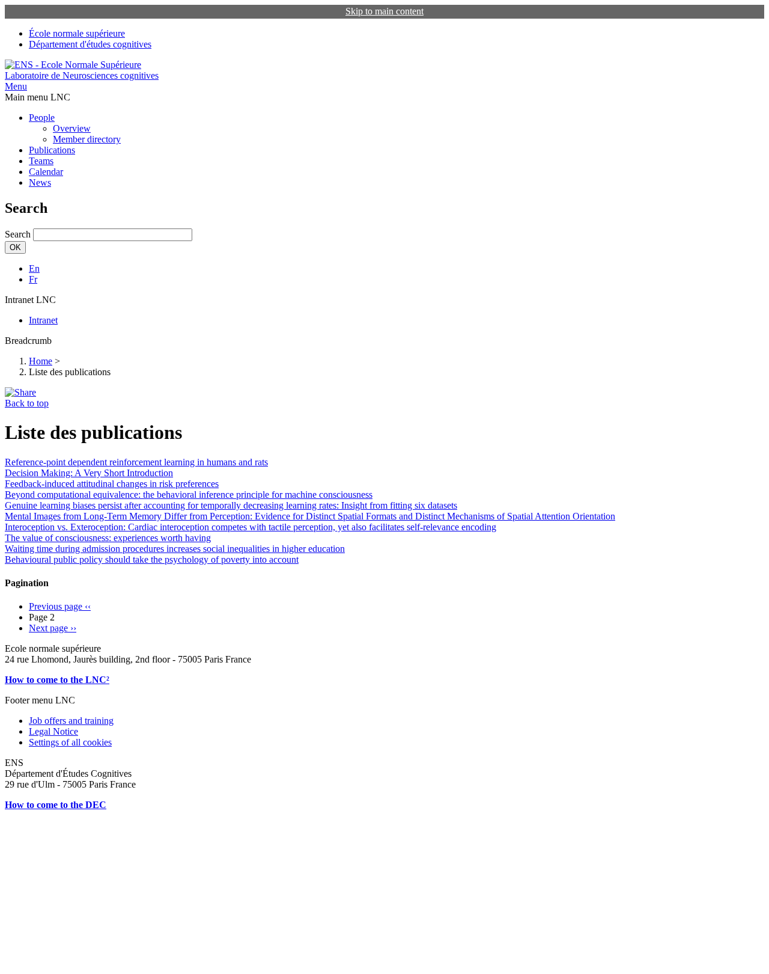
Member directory (87, 139)
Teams (41, 161)
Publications (52, 150)
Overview (72, 128)
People (42, 117)
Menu (16, 86)
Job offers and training (71, 720)
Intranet (43, 320)
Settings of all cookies (70, 742)
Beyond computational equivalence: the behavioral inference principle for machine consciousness (188, 494)
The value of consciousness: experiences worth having (108, 538)
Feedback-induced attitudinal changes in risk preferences (112, 484)
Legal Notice (53, 731)
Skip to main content (384, 11)
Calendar (46, 172)
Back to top (27, 403)
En (34, 268)
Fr (33, 279)
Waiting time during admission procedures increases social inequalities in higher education (175, 549)
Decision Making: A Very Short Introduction (89, 473)
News (40, 182)
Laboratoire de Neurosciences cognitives (82, 75)
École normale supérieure (77, 33)
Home (40, 361)
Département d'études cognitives (90, 44)
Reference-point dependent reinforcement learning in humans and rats (136, 462)
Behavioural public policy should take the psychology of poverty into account (152, 559)
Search (18, 234)
